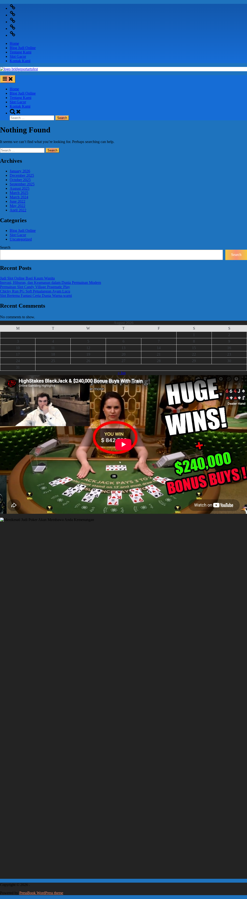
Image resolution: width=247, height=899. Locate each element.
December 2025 (22, 175)
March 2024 (19, 197)
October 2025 (20, 180)
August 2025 (19, 188)
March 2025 (19, 193)
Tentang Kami (20, 52)
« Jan (122, 373)
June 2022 (17, 201)
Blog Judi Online (23, 48)
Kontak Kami (20, 61)
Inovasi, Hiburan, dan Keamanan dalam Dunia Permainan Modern (50, 282)
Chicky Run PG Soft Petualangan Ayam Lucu (35, 291)
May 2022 (17, 206)
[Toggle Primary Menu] (7, 79)
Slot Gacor (18, 56)
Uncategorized (21, 239)
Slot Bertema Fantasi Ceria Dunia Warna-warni (36, 295)
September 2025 (22, 184)
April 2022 (18, 210)
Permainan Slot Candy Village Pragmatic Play (35, 287)
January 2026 (20, 171)
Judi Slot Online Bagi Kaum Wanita (27, 278)
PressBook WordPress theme (41, 893)
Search (5, 247)
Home (14, 43)
